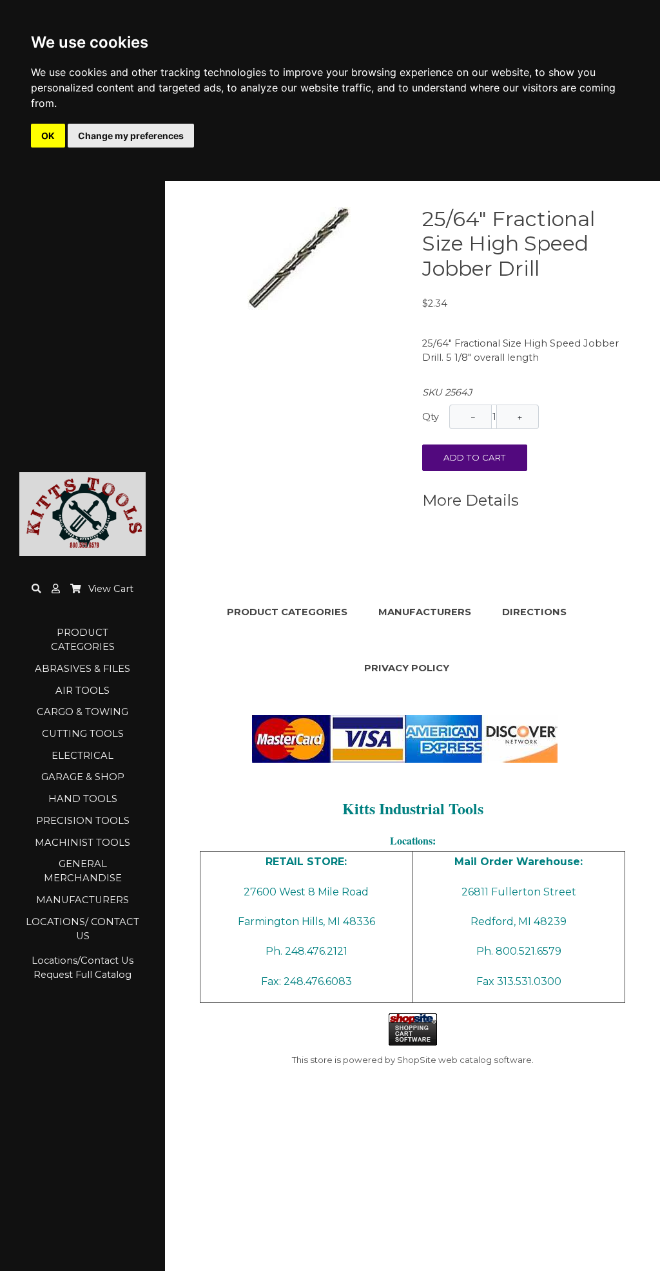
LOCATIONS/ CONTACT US (82, 929)
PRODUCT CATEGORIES (83, 640)
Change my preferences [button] (131, 135)
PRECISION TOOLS (83, 821)
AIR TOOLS (82, 690)
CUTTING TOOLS (83, 734)
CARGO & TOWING (82, 712)
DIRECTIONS (534, 612)
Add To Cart (474, 457)
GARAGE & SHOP (82, 777)
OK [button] (48, 135)
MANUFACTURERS (82, 900)
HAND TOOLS (82, 799)
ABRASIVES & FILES (82, 668)
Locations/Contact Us (82, 960)
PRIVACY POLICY (406, 668)
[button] (56, 589)
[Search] (36, 589)
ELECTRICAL (82, 755)
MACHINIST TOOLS (82, 842)
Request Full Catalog (82, 974)
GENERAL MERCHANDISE (83, 871)
